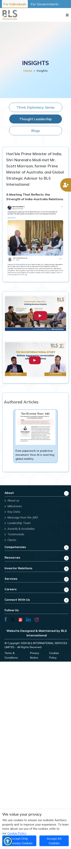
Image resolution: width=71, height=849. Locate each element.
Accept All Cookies (54, 841)
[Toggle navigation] (67, 15)
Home (27, 71)
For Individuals (14, 4)
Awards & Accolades (21, 529)
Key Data (13, 512)
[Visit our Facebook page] (6, 619)
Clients (11, 540)
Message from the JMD (22, 517)
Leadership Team (19, 523)
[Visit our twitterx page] (13, 619)
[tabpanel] (35, 309)
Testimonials (15, 534)
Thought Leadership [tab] (35, 119)
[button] (8, 841)
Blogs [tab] (35, 130)
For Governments (45, 4)
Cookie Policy (17, 833)
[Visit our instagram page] (36, 619)
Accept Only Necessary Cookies (19, 841)
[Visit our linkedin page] (28, 619)
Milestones (14, 506)
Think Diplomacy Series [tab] (36, 107)
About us (13, 500)
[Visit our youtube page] (20, 619)
